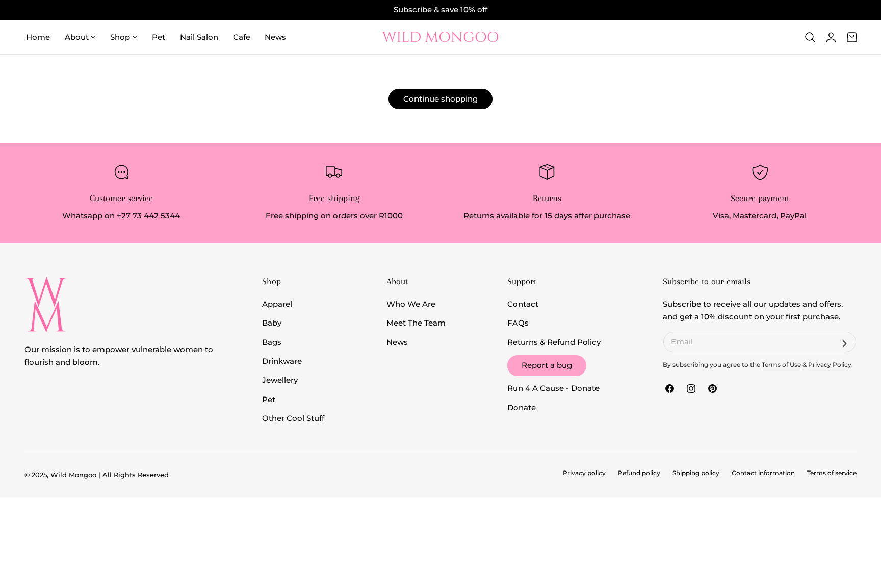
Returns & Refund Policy (554, 342)
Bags (271, 342)
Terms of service (832, 473)
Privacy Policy (829, 364)
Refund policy (639, 473)
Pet (268, 399)
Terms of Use (782, 364)
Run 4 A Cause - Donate (553, 388)
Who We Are (410, 304)
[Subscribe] (844, 343)
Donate (521, 407)
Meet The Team (416, 323)
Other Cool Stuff (293, 418)
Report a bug (547, 365)
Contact (522, 304)
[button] (810, 37)
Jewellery (280, 380)
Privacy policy (584, 473)
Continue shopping (440, 99)
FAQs (518, 323)
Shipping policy (695, 473)
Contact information (763, 473)
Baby (271, 323)
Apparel (277, 304)
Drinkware (282, 361)
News (397, 342)
